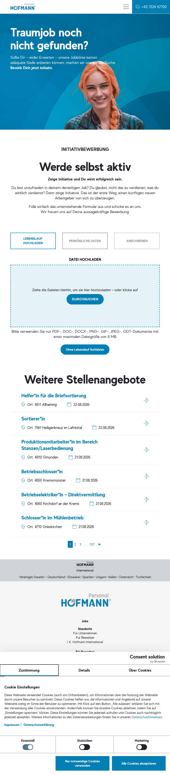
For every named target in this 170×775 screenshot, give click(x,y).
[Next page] (99, 544)
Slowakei (73, 577)
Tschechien (143, 577)
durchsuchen (85, 299)
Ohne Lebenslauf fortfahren (85, 349)
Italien (112, 577)
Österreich (126, 577)
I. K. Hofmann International (85, 642)
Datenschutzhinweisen (147, 717)
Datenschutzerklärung (39, 725)
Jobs (85, 621)
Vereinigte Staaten (31, 577)
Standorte (85, 629)
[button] (151, 7)
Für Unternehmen (85, 633)
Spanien (88, 577)
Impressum (11, 725)
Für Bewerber (85, 637)
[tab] (33, 241)
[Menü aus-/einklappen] (126, 6)
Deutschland (56, 577)
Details (84, 670)
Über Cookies (140, 670)
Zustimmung (29, 670)
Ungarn (101, 577)
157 (92, 544)
